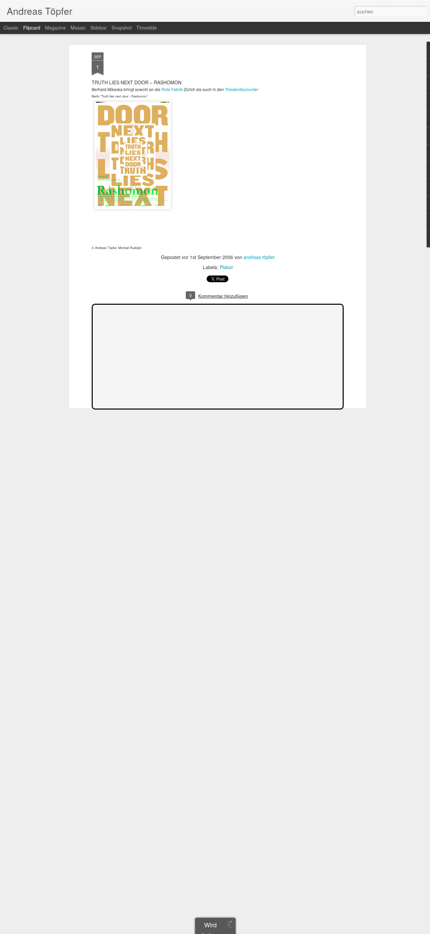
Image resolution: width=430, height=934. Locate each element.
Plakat (226, 267)
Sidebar (98, 27)
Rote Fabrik (172, 89)
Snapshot (122, 27)
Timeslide (146, 27)
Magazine (55, 27)
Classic (10, 27)
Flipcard (31, 27)
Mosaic (78, 27)
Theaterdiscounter (241, 89)
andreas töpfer (259, 257)
